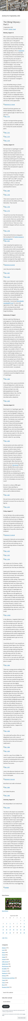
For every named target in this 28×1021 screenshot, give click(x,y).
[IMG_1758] (6, 207)
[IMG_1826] (6, 277)
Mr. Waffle (4, 968)
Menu (15, 8)
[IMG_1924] (6, 751)
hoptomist (21, 50)
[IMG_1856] (6, 441)
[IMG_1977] (6, 767)
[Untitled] (6, 887)
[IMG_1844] (6, 401)
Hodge (3, 957)
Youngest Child (5, 987)
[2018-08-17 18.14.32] (9, 779)
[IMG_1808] (6, 191)
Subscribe (6, 1006)
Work (3, 985)
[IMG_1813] (6, 241)
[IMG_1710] (6, 116)
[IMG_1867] (6, 495)
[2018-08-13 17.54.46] (9, 104)
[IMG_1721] (6, 132)
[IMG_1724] (6, 140)
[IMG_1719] (6, 136)
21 (17, 929)
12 (10, 926)
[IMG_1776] (6, 211)
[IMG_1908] (6, 731)
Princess (4, 971)
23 (24, 929)
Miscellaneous (5, 966)
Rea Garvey (15, 465)
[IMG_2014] (6, 807)
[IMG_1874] (6, 507)
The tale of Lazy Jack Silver (8, 978)
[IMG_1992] (6, 795)
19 (10, 929)
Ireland (3, 959)
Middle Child (5, 964)
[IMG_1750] (6, 195)
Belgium (4, 947)
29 (20, 932)
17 (3, 929)
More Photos (5, 911)
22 (20, 929)
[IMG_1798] (6, 231)
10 (3, 926)
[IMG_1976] (6, 559)
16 (24, 926)
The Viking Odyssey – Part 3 (12, 23)
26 (10, 932)
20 (13, 929)
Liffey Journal (5, 961)
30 (24, 932)
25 (6, 932)
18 (6, 929)
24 (3, 932)
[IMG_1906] (6, 747)
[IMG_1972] (6, 555)
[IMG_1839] (6, 379)
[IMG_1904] (6, 665)
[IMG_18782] (6, 615)
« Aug (3, 938)
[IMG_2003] (6, 787)
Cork (3, 950)
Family (10, 29)
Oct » (6, 938)
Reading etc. (5, 973)
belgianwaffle (14, 3)
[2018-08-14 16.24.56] (9, 265)
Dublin (3, 952)
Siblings (4, 975)
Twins (3, 982)
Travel (14, 29)
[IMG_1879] (6, 551)
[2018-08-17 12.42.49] (9, 535)
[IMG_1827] (6, 273)
